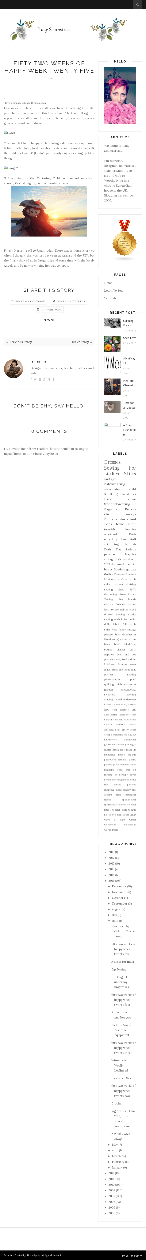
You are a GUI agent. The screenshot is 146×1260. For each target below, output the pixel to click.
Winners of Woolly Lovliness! (119, 1065)
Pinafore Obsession (129, 383)
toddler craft (119, 809)
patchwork (110, 759)
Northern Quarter (115, 639)
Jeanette (38, 361)
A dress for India (122, 961)
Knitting (111, 494)
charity (108, 604)
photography (112, 679)
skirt (118, 794)
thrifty (108, 574)
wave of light (114, 819)
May (115, 1144)
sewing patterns (125, 784)
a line (132, 639)
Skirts (130, 474)
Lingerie (118, 544)
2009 (112, 1190)
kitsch (116, 749)
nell (122, 609)
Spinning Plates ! (128, 323)
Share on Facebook (30, 301)
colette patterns (114, 724)
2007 (112, 1202)
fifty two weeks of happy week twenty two (123, 1091)
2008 (112, 1196)
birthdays (130, 644)
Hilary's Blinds (128, 704)
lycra (114, 629)
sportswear (110, 804)
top (109, 814)
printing (108, 764)
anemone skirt (127, 714)
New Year (110, 709)
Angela (8, 265)
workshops (110, 824)
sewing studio (126, 614)
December (119, 886)
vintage (110, 479)
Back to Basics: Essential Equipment (121, 1030)
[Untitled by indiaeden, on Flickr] (11, 133)
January (117, 1167)
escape (108, 734)
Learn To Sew (113, 290)
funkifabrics (110, 739)
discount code (112, 729)
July (117, 634)
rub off (131, 769)
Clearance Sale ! (122, 1078)
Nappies (130, 554)
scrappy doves (127, 774)
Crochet (117, 1103)
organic (132, 754)
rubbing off (110, 774)
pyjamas (109, 554)
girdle (128, 744)
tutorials (130, 544)
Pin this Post (52, 309)
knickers (109, 664)
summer (121, 804)
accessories (110, 714)
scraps (107, 779)
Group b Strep (112, 704)
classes (121, 649)
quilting (109, 684)
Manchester (129, 634)
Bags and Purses (120, 509)
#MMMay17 (129, 361)
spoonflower (129, 799)
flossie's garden (125, 569)
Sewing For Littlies (120, 471)
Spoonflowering (117, 504)
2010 (111, 1184)
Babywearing (114, 484)
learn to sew (111, 609)
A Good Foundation (129, 429)
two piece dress (120, 814)
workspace (130, 824)
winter (132, 819)
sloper (107, 799)
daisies (132, 724)
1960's (132, 589)
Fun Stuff (128, 539)
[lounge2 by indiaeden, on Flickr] (11, 168)
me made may (127, 669)
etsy (118, 659)
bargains (109, 719)
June (115, 920)
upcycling (110, 539)
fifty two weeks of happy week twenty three (123, 1048)
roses (120, 769)
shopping (109, 789)
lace (122, 749)
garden (120, 744)
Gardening (110, 594)
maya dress (111, 669)
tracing (108, 699)
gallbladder (130, 739)
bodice (108, 649)
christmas (128, 494)
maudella (131, 749)
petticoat (122, 759)
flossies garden (126, 604)
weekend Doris (120, 534)
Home (108, 283)
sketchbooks (128, 689)
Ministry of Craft (115, 579)
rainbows (121, 684)
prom (116, 764)
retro (107, 544)
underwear (129, 699)
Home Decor (125, 524)
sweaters (109, 694)
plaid (133, 679)
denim (132, 619)
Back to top (131, 1255)
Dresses (112, 462)
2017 (111, 858)
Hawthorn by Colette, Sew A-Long (123, 931)
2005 (112, 1213)
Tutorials (110, 298)
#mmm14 (117, 564)
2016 (111, 863)
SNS (134, 709)
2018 (111, 852)
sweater (131, 804)
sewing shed (114, 589)
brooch (119, 719)
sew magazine (120, 779)
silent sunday (123, 789)
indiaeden (40, 102)
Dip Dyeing (118, 969)
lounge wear (127, 664)
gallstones (109, 744)
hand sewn (120, 499)
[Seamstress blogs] (124, 260)
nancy (122, 629)
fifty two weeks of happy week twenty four (123, 1000)
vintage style (113, 559)
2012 (111, 1173)
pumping (124, 764)
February (118, 1162)
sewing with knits (115, 619)
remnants (109, 769)
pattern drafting (124, 584)
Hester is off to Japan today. (34, 250)
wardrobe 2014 (120, 489)
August (116, 909)
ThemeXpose (33, 1255)
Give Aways (120, 514)
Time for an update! (129, 405)
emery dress (129, 729)
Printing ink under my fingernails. (120, 982)
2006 (112, 1207)
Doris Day (112, 549)
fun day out (130, 734)
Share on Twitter (71, 301)
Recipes (124, 709)
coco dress (130, 719)
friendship (118, 734)
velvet (133, 814)
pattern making (120, 674)
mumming (109, 754)
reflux (133, 764)
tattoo (107, 809)
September (119, 903)
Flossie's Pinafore (125, 574)
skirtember (130, 794)
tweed (118, 699)
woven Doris (111, 829)
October (117, 898)
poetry (132, 759)
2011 (111, 1179)
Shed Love (129, 338)
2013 (111, 880)
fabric (116, 624)
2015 (111, 869)
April (115, 1150)
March (116, 1156)
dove (7, 102)
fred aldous (129, 659)
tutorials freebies (120, 529)
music (121, 754)
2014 (111, 875)
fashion (131, 549)
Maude (132, 599)
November (119, 892)
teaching (130, 694)
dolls (107, 624)
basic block (112, 644)
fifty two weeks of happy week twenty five (123, 949)
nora (128, 609)
